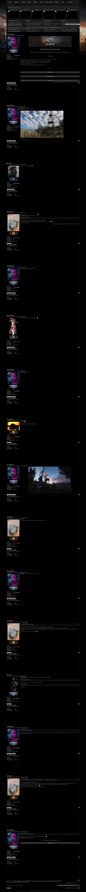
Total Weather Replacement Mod (54, 881)
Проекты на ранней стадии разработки (39, 881)
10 (20, 885)
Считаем (11, 25)
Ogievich (22, 107)
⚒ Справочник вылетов (13, 29)
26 (27, 621)
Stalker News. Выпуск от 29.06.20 (68, 27)
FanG (44, 890)
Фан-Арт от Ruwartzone (31, 29)
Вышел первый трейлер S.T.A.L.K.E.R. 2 (69, 22)
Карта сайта (50, 891)
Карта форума (57, 891)
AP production (49, 890)
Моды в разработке (27, 881)
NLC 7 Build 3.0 (47, 24)
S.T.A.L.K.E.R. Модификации (16, 881)
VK (50, 68)
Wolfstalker (36, 890)
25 (27, 572)
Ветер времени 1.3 (48, 22)
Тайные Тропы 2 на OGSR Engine (15, 22)
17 (24, 164)
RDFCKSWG (22, 215)
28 (27, 727)
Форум (7, 27)
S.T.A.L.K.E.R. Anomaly (13, 27)
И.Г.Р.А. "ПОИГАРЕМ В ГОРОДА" (15, 24)
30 (27, 831)
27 (27, 676)
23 (27, 466)
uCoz (68, 891)
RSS (61, 891)
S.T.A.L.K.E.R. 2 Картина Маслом (33, 24)
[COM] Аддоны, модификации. (50, 29)
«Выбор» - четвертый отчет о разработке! (70, 24)
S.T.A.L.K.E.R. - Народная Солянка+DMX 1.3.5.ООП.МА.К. (55, 27)
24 (27, 518)
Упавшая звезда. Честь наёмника (50, 25)
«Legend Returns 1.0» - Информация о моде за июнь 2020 (73, 29)
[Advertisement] (49, 95)
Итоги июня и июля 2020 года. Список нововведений (37, 25)
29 (27, 777)
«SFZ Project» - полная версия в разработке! (70, 25)
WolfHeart (22, 573)
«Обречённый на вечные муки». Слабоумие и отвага (37, 27)
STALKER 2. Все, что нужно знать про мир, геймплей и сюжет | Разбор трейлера (42, 22)
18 (24, 212)
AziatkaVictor (23, 372)
